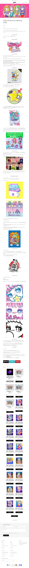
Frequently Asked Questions (5, 545)
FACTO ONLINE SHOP (13, 566)
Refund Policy (3, 556)
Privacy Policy (3, 550)
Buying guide (3, 547)
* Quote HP (17, 63)
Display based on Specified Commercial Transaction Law (5, 552)
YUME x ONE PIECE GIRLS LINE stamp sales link (9, 156)
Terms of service (3, 554)
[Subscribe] (13, 560)
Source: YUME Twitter (14, 34)
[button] (2, 2)
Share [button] (4, 25)
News (2, 542)
